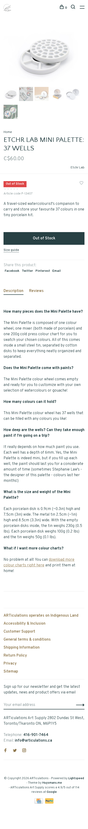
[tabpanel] (44, 54)
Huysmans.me (52, 783)
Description (13, 291)
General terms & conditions (27, 639)
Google (52, 792)
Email (56, 271)
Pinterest (42, 271)
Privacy (10, 663)
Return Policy (15, 655)
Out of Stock (44, 238)
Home (8, 132)
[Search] (73, 8)
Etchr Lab (77, 168)
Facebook (12, 271)
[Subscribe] (78, 705)
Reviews (36, 291)
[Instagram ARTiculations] (24, 751)
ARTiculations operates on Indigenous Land (41, 615)
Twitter (27, 271)
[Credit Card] (39, 802)
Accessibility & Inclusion (25, 623)
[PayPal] (49, 802)
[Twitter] (15, 751)
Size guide (11, 250)
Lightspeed (76, 778)
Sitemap (11, 671)
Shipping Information (22, 647)
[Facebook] (5, 751)
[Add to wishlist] (81, 183)
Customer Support (19, 631)
